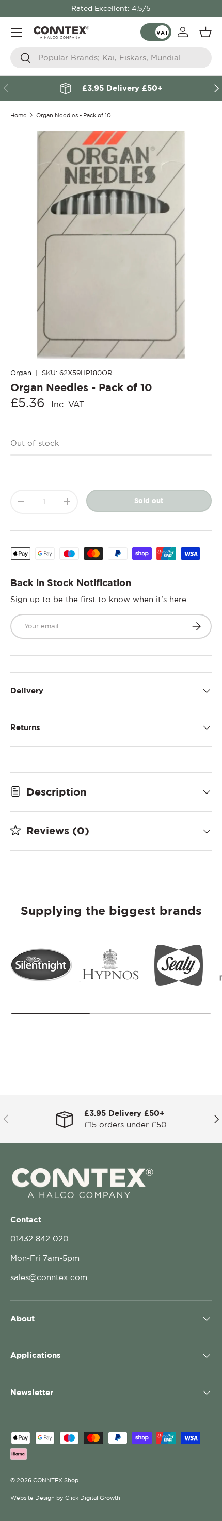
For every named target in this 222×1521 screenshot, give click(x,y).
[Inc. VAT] (155, 32)
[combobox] (111, 57)
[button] (205, 32)
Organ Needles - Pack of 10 (73, 115)
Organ (20, 373)
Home (18, 115)
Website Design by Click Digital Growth (65, 1498)
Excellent (111, 8)
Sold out (148, 500)
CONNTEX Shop (55, 1480)
